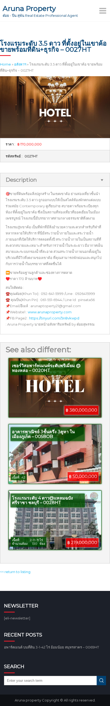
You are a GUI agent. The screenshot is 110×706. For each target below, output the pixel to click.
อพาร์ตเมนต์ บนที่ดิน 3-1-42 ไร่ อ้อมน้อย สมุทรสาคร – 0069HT (51, 647)
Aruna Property (29, 8)
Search (101, 680)
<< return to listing (15, 572)
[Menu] (103, 11)
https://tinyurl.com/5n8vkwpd (54, 318)
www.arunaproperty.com (50, 312)
